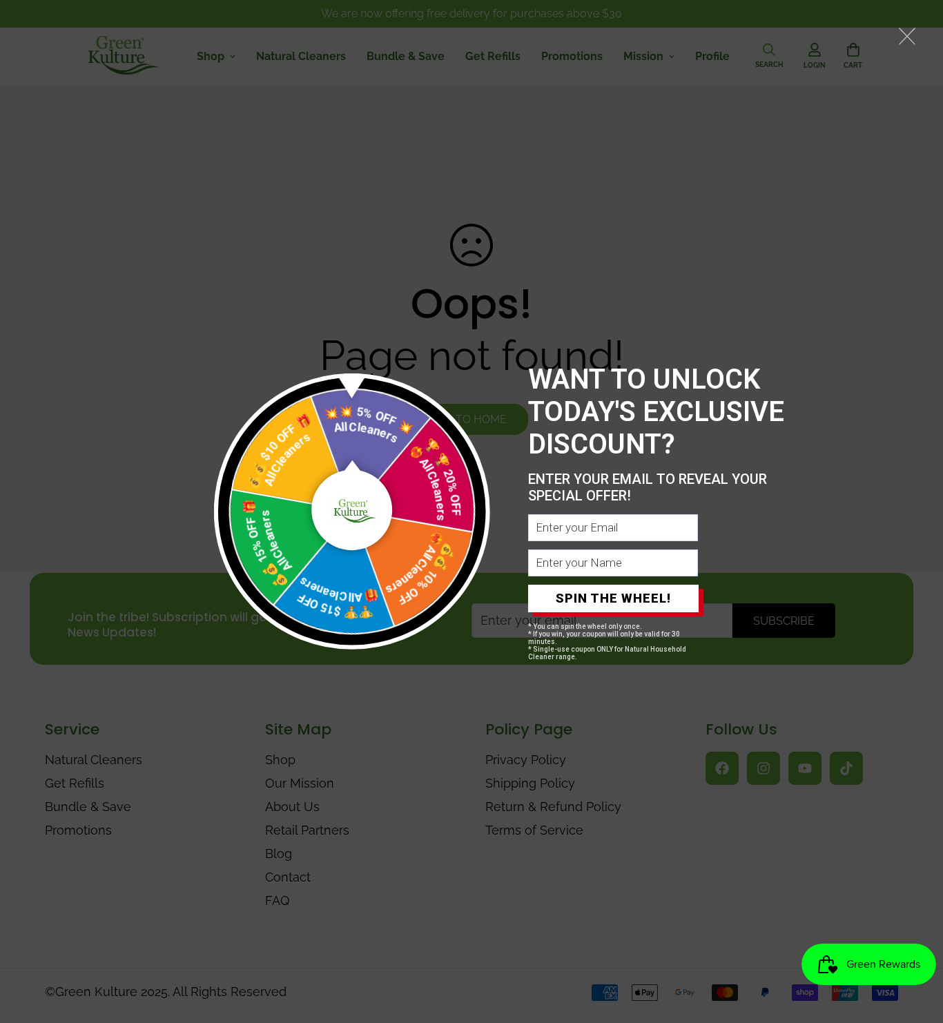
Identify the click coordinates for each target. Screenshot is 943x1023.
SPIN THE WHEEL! (613, 598)
